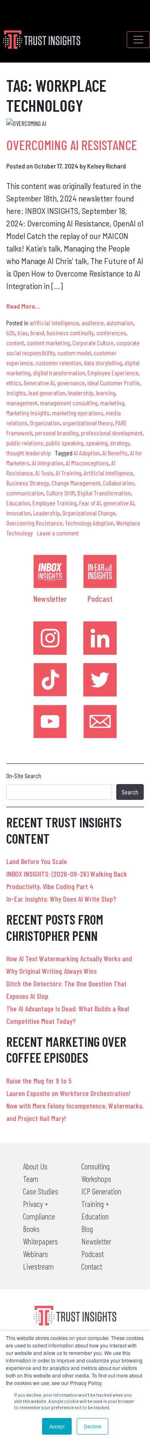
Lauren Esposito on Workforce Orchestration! (68, 1093)
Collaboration (118, 483)
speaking (97, 443)
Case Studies (40, 1191)
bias (23, 333)
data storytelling (103, 363)
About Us (35, 1166)
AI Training (68, 473)
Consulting (95, 1166)
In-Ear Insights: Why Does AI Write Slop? (61, 898)
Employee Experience (113, 373)
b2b (10, 333)
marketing (112, 403)
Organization (45, 423)
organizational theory (87, 423)
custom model (74, 353)
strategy (120, 443)
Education (18, 503)
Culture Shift (60, 493)
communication (25, 493)
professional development (111, 433)
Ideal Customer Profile (114, 383)
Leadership (46, 513)
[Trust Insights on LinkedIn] (100, 638)
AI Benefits (115, 453)
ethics (13, 383)
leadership (80, 393)
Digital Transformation (104, 493)
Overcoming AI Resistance (71, 145)
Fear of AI (90, 503)
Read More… (23, 306)
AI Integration (47, 463)
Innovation (18, 513)
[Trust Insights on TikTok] (50, 679)
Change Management (76, 483)
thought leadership (28, 453)
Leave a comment (58, 533)
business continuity (70, 333)
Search (130, 792)
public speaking (64, 443)
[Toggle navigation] (138, 39)
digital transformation (59, 373)
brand (37, 333)
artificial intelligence (54, 323)
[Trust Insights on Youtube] (50, 721)
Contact (91, 1266)
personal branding (56, 433)
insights (16, 393)
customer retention (58, 363)
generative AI (118, 503)
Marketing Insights (28, 413)
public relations (24, 443)
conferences (111, 333)
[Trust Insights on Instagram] (50, 638)
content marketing (48, 343)
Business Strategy (27, 483)
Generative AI (39, 383)
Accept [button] (57, 1426)
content (15, 343)
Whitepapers (40, 1241)
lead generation (46, 393)
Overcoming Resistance (34, 523)
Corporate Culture (93, 343)
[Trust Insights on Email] (100, 721)
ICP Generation (101, 1191)
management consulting (69, 403)
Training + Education (95, 1210)
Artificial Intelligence (108, 473)
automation (119, 323)
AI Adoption (87, 453)
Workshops (96, 1179)
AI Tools (44, 473)
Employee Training (54, 503)
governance (71, 383)
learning (105, 393)
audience (93, 323)
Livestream (38, 1266)
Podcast (100, 598)
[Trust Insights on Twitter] (100, 679)
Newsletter (50, 598)
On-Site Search (23, 775)
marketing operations (77, 413)
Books (31, 1229)
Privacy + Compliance (39, 1210)
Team (30, 1179)
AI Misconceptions (87, 463)
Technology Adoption (89, 523)
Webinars (35, 1254)
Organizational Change (88, 513)
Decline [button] (92, 1426)
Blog (87, 1229)
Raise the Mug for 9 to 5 (39, 1080)
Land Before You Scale (36, 861)
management (22, 403)
